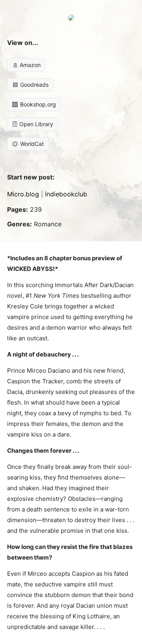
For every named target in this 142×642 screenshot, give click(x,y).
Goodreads (34, 84)
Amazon (29, 65)
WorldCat (31, 143)
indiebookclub (66, 194)
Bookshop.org (37, 104)
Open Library (35, 124)
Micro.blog (23, 194)
